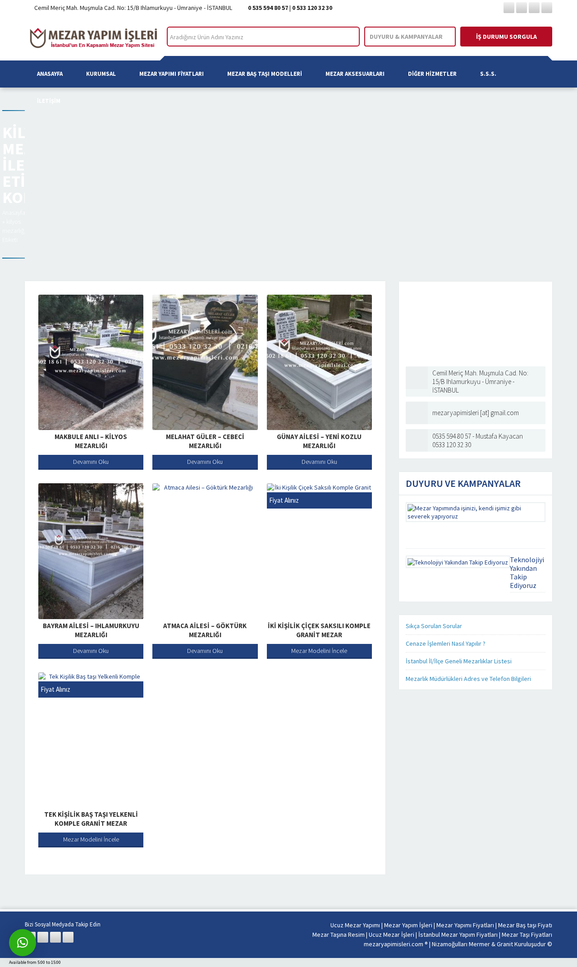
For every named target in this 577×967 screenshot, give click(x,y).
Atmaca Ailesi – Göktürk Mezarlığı (205, 630)
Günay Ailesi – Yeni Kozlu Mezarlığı (319, 441)
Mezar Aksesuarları (355, 74)
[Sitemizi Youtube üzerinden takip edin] (546, 7)
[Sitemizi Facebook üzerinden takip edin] (509, 7)
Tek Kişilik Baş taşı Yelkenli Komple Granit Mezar (91, 819)
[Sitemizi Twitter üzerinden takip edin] (521, 7)
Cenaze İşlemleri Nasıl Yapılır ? (445, 643)
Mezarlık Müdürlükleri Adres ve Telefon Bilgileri (468, 679)
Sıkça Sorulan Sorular (434, 626)
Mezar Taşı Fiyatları (527, 934)
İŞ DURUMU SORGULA (506, 36)
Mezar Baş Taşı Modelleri (264, 74)
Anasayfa (50, 74)
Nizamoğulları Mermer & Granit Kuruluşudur (489, 944)
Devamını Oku (91, 462)
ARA (345, 36)
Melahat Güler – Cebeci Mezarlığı (205, 441)
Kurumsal (101, 74)
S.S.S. (488, 74)
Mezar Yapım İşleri (408, 925)
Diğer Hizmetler (432, 74)
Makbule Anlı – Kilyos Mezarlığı (91, 441)
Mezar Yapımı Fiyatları (171, 74)
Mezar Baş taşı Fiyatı (525, 925)
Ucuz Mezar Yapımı (355, 925)
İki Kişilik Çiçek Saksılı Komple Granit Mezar (319, 630)
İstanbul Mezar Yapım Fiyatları (458, 934)
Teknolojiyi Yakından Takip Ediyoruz (527, 572)
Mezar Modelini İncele (319, 651)
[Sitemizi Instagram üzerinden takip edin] (534, 7)
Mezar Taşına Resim (338, 934)
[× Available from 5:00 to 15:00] (22, 942)
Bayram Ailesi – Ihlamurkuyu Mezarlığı (91, 630)
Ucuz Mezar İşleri (391, 934)
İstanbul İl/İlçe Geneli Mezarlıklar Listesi (459, 661)
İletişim (48, 101)
